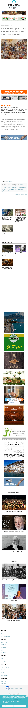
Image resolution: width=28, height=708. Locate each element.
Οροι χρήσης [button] (5, 702)
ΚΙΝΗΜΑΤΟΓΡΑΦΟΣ (5, 670)
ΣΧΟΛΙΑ (2, 650)
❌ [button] (27, 696)
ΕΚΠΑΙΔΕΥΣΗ (3, 644)
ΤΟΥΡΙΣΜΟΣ (3, 661)
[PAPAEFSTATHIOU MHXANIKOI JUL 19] (14, 469)
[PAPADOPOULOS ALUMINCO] (14, 98)
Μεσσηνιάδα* (14, 600)
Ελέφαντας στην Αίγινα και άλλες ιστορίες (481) (7, 233)
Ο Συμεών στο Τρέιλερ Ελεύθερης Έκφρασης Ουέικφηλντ (14, 551)
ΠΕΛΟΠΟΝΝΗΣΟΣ (4, 635)
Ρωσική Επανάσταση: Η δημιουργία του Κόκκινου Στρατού (14, 580)
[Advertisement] (14, 74)
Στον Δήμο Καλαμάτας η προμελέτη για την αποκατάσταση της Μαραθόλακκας (7, 254)
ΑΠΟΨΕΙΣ (3, 649)
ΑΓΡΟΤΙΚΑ (3, 658)
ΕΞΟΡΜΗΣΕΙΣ (3, 652)
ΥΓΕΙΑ (2, 646)
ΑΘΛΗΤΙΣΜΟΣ (4, 672)
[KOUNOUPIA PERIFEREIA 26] (14, 395)
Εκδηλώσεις (10, 181)
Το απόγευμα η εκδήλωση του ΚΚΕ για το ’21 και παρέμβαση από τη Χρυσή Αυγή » (14, 189)
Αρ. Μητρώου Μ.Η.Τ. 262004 (15, 688)
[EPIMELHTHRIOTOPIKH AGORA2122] (14, 138)
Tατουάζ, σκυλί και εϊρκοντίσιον (14, 620)
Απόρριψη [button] (7, 705)
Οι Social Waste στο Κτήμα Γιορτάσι (14, 511)
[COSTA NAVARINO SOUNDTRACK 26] (14, 415)
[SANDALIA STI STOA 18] (14, 361)
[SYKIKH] (14, 343)
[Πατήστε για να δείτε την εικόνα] (14, 48)
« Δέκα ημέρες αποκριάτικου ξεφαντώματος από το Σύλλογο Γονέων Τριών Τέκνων (12, 186)
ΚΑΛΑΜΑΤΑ (3, 633)
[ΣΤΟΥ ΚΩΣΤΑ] (14, 378)
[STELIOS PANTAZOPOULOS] (14, 450)
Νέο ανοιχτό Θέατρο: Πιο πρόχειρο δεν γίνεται (20, 253)
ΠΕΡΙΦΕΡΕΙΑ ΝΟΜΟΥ (5, 636)
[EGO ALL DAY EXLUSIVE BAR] (14, 13)
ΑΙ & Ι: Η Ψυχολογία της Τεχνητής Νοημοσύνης (7, 268)
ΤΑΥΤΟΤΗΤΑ (3, 681)
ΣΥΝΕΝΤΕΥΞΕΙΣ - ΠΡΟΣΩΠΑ (7, 674)
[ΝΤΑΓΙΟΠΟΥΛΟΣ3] (14, 92)
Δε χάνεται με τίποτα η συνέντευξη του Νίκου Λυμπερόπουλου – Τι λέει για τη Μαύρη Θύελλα (20, 219)
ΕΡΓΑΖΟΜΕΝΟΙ (4, 642)
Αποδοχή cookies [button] (20, 705)
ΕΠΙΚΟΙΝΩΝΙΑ (4, 683)
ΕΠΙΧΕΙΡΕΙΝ (3, 660)
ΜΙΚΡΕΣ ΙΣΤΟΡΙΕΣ (4, 675)
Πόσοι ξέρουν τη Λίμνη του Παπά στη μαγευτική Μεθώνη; (7, 218)
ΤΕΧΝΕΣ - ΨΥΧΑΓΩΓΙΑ (5, 667)
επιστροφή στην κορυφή (21, 194)
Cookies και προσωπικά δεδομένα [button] (13, 701)
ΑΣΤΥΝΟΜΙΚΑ (4, 647)
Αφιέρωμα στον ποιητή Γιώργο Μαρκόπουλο (14, 531)
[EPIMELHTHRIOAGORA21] (14, 482)
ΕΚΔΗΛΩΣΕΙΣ (3, 669)
